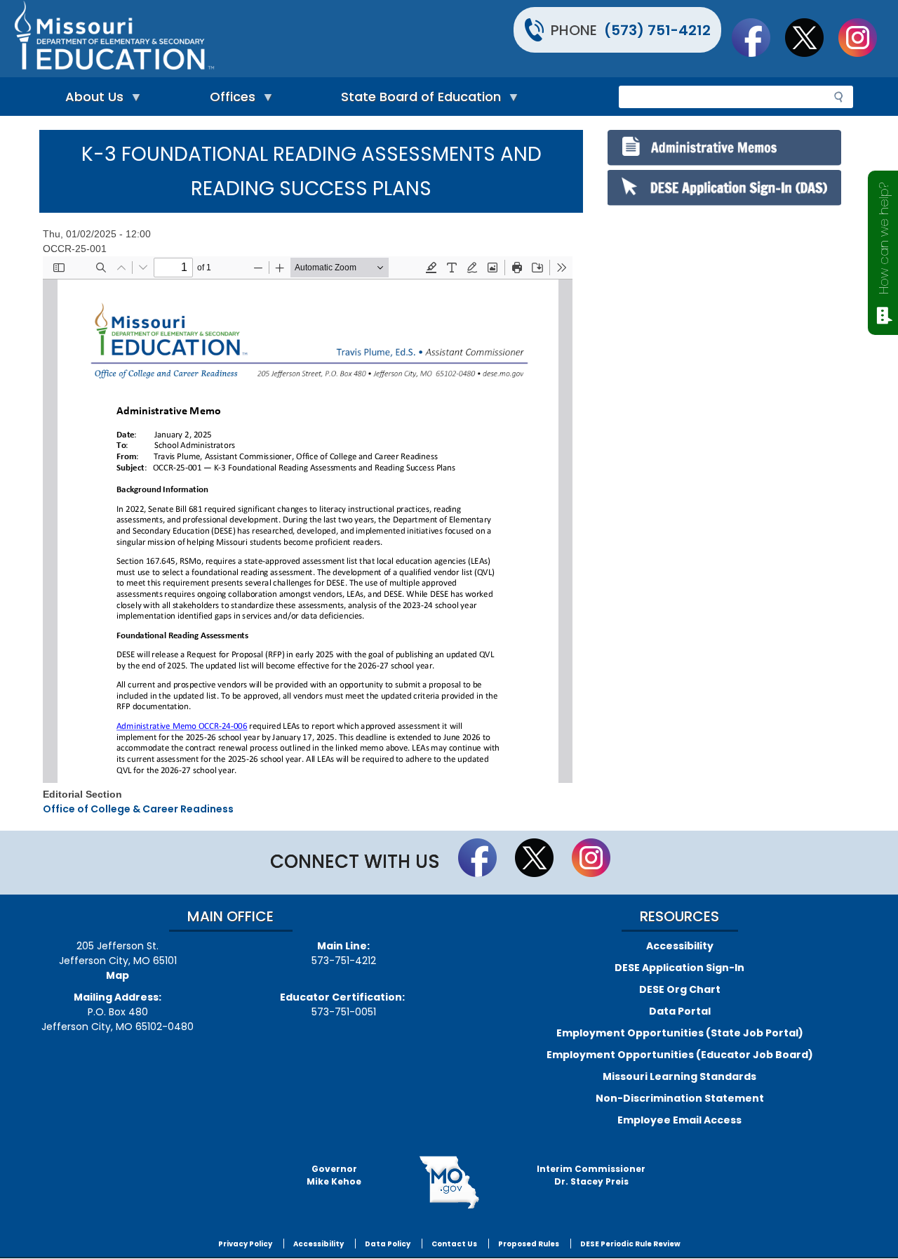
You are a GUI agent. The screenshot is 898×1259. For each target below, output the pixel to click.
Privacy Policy (245, 1244)
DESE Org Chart (680, 989)
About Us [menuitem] (90, 100)
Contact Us (454, 1244)
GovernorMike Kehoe (334, 1175)
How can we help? (883, 238)
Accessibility (679, 946)
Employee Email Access (679, 1120)
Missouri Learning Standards (679, 1076)
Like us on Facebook (757, 37)
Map (117, 975)
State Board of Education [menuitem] (417, 100)
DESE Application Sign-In (679, 968)
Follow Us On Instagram (864, 37)
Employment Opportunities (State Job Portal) (679, 1033)
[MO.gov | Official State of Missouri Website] (449, 1182)
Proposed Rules (528, 1244)
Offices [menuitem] (229, 100)
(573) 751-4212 (657, 30)
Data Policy (387, 1244)
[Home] (230, 38)
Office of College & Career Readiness (138, 809)
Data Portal (680, 1011)
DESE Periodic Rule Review (630, 1244)
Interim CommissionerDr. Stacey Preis (591, 1175)
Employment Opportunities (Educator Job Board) (680, 1055)
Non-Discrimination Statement (680, 1098)
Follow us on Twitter (811, 37)
